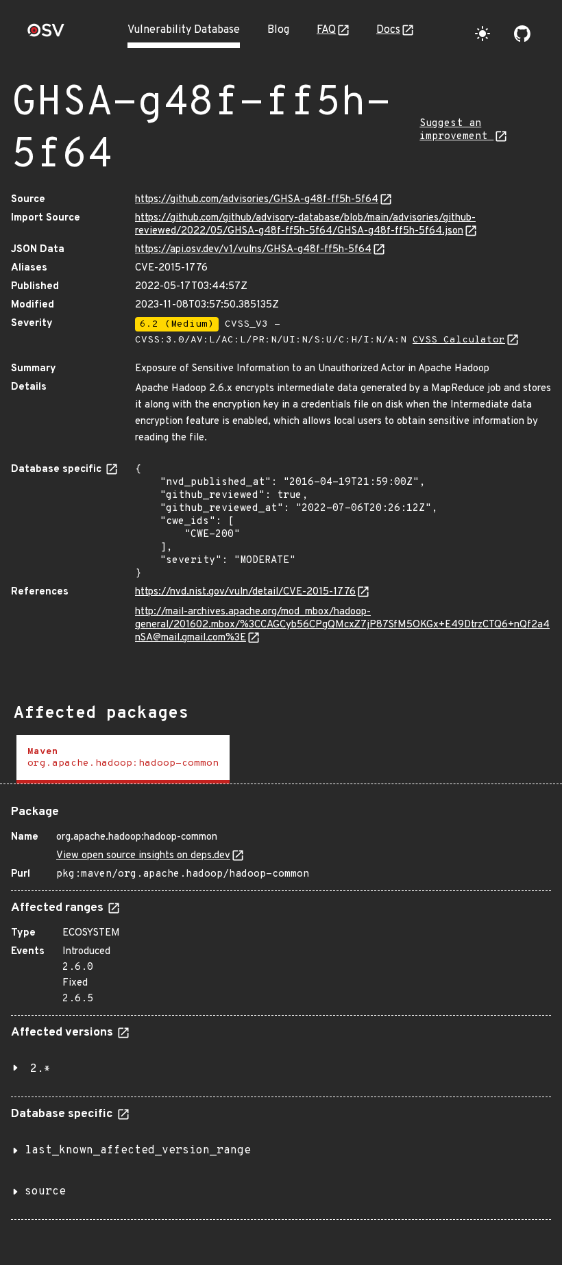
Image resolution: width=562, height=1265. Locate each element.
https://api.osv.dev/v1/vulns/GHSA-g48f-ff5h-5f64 (253, 249)
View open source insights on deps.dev (143, 855)
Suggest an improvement (456, 130)
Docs (388, 30)
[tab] (123, 759)
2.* (40, 1069)
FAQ (326, 30)
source (45, 1192)
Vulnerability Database (183, 30)
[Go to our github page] (522, 33)
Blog (278, 30)
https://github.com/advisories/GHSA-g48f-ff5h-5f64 (256, 199)
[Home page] (45, 34)
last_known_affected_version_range (138, 1150)
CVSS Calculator (459, 340)
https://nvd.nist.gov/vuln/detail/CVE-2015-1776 (245, 592)
